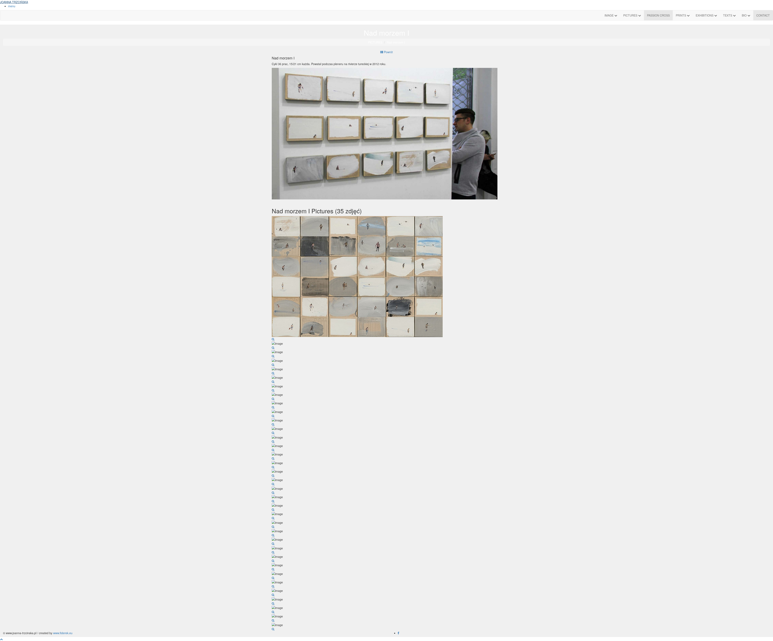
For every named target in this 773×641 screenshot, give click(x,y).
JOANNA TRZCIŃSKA (14, 2)
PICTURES (630, 15)
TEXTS (728, 15)
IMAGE (609, 15)
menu (11, 6)
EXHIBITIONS (705, 15)
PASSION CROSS (658, 15)
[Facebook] (398, 633)
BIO (744, 15)
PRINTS (681, 15)
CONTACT (763, 15)
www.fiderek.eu (62, 633)
